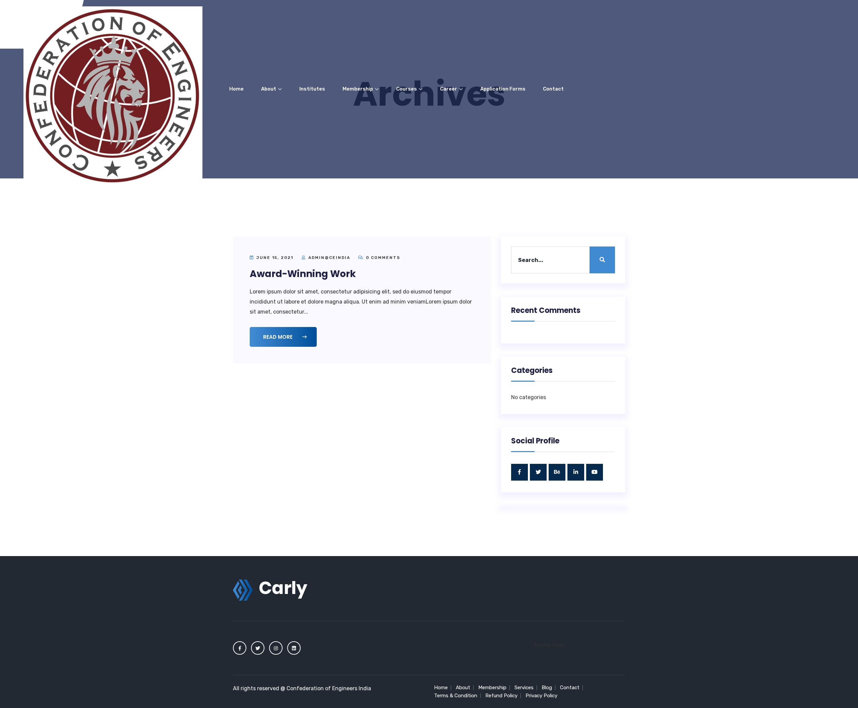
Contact (553, 89)
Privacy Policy (541, 696)
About (269, 89)
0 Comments (382, 257)
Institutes (312, 89)
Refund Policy (501, 696)
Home (236, 89)
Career (449, 89)
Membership (358, 89)
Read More (278, 336)
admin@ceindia (329, 257)
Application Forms (503, 89)
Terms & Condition (455, 696)
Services (524, 688)
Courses (407, 89)
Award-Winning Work (303, 273)
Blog (547, 688)
